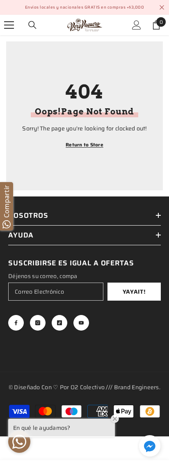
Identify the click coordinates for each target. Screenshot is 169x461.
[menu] (9, 25)
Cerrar (162, 8)
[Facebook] (16, 323)
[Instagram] (38, 323)
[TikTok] (59, 323)
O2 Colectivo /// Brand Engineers (115, 387)
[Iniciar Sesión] (136, 25)
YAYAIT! (134, 291)
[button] (149, 445)
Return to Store (84, 144)
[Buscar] (32, 25)
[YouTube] (81, 323)
